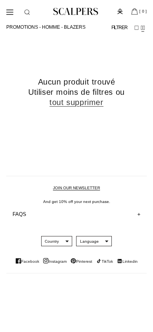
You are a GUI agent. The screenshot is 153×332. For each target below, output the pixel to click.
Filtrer (119, 27)
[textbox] (52, 241)
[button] (27, 12)
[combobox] (52, 241)
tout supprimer (76, 102)
